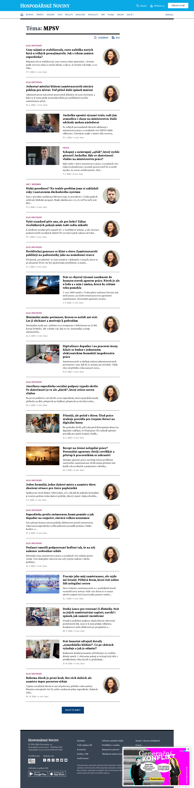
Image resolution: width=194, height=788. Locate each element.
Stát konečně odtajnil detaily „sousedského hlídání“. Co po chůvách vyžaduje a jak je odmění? (88, 645)
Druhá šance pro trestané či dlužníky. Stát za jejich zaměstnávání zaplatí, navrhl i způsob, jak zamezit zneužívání (91, 612)
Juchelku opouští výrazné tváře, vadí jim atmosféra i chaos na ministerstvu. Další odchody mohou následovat (90, 119)
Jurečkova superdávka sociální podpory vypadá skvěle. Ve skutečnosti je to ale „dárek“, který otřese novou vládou (62, 390)
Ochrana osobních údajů (112, 741)
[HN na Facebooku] (48, 760)
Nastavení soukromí (110, 750)
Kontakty (81, 741)
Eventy (139, 745)
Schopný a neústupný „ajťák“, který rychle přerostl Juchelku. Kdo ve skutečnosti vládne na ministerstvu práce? (91, 155)
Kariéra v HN (82, 754)
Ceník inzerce (82, 758)
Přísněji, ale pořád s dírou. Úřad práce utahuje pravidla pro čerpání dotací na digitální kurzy (89, 419)
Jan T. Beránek (33, 184)
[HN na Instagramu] (53, 760)
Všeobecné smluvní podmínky (115, 754)
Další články (72, 710)
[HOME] (22, 14)
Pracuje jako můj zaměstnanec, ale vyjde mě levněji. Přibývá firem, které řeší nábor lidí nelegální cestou (91, 580)
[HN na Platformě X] (44, 760)
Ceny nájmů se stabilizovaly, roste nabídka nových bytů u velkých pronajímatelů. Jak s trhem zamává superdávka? (59, 53)
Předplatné (178, 5)
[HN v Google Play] (37, 774)
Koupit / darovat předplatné (148, 741)
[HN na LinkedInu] (57, 760)
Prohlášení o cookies (111, 745)
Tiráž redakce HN (84, 745)
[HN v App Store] (57, 774)
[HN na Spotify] (61, 760)
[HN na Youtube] (65, 760)
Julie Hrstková (34, 45)
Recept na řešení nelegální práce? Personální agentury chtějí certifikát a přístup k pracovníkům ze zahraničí (88, 452)
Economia (81, 750)
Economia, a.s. (46, 745)
